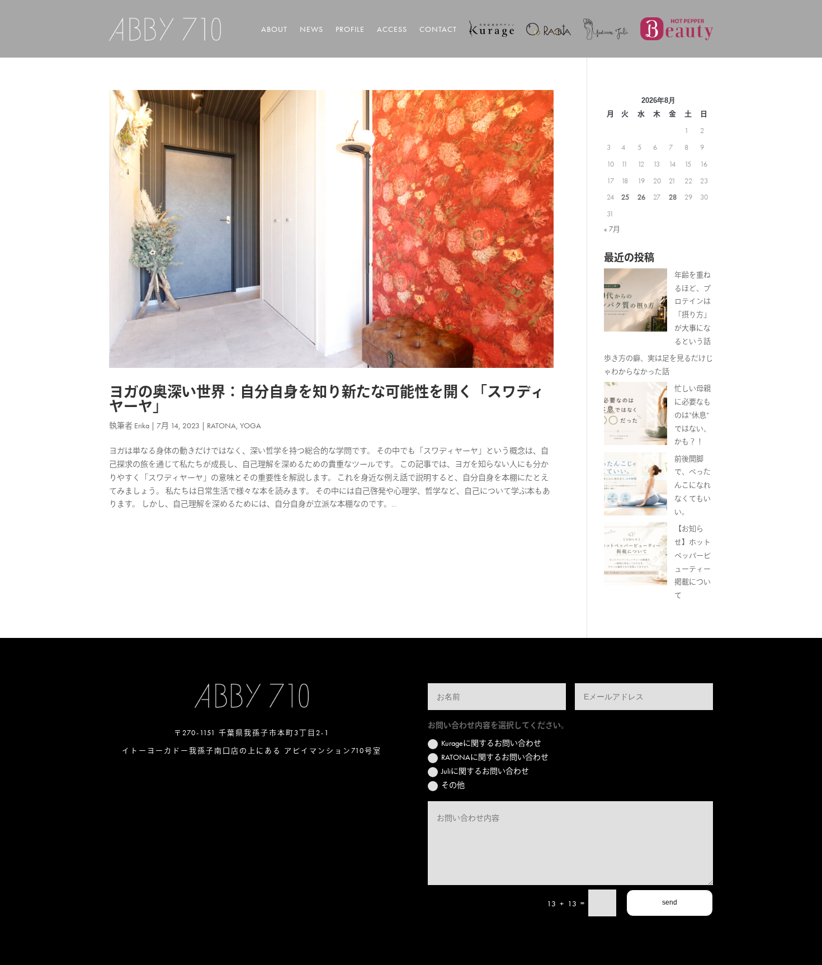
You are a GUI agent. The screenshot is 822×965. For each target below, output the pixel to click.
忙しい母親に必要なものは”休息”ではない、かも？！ (692, 415)
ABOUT (274, 29)
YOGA (250, 425)
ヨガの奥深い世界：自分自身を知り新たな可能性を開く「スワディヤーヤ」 (327, 399)
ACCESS (392, 29)
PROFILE (350, 29)
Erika (141, 425)
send (669, 902)
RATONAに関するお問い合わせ (495, 757)
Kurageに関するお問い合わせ (491, 743)
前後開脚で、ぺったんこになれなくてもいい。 (692, 485)
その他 (453, 785)
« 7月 (612, 229)
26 (641, 197)
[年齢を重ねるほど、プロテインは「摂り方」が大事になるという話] (635, 302)
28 (673, 197)
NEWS (311, 29)
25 (625, 197)
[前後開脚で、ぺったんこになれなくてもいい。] (635, 486)
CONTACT (438, 29)
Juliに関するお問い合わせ (485, 771)
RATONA (221, 425)
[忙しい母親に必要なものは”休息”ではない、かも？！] (635, 416)
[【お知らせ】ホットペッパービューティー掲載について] (635, 556)
